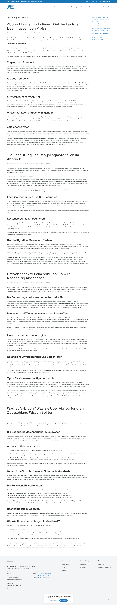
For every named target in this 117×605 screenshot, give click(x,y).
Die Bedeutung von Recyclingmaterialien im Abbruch (43, 157)
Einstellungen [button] (53, 600)
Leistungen (75, 7)
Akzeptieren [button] (63, 600)
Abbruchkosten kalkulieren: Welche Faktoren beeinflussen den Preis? (44, 26)
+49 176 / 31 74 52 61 (43, 575)
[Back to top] (108, 599)
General (48, 32)
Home (55, 7)
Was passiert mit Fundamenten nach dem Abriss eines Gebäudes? (101, 23)
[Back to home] (10, 6)
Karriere (83, 7)
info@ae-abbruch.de (105, 1)
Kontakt (91, 7)
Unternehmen (64, 7)
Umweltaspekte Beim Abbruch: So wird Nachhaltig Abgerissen (39, 276)
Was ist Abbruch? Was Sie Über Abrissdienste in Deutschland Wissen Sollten (46, 410)
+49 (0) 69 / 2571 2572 (91, 1)
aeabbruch (19, 32)
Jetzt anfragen (103, 6)
